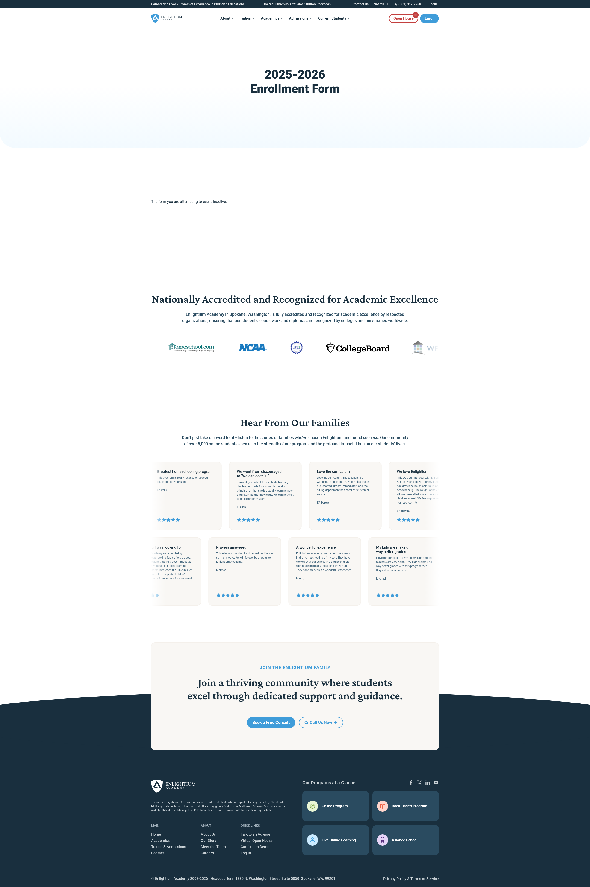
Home (156, 834)
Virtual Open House (257, 840)
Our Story (208, 840)
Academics (160, 840)
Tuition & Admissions (168, 847)
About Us (208, 834)
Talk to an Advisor (255, 834)
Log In (246, 853)
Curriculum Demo (255, 847)
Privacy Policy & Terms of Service (411, 879)
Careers (207, 853)
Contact (157, 853)
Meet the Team (213, 847)
